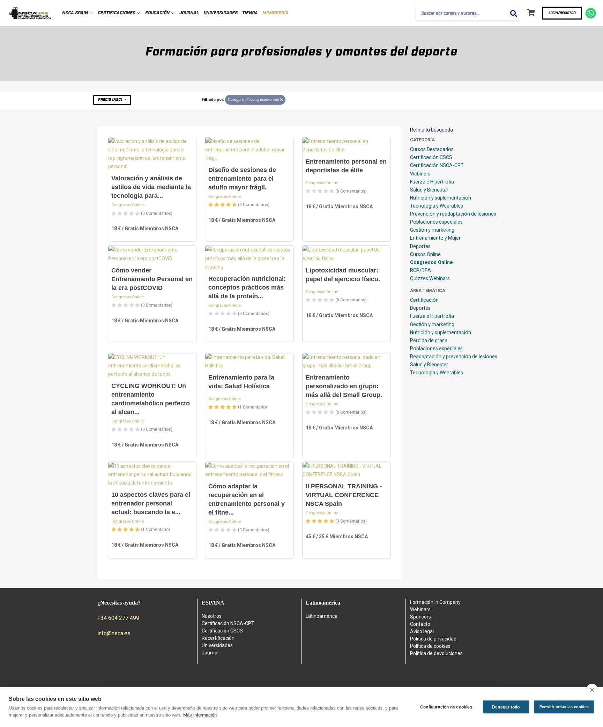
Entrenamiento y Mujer (435, 238)
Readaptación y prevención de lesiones (453, 356)
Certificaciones (117, 13)
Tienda (250, 13)
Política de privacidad (433, 639)
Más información (200, 715)
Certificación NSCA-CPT (437, 165)
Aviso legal (422, 631)
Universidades (220, 13)
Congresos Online (127, 205)
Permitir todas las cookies (564, 707)
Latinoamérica (321, 616)
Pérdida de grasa (428, 340)
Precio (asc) (110, 100)
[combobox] (468, 13)
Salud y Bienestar (429, 190)
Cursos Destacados (432, 149)
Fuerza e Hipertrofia (432, 182)
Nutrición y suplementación (440, 198)
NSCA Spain (75, 13)
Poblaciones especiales (436, 222)
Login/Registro (562, 13)
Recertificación (218, 638)
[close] (592, 690)
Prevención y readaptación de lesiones (453, 214)
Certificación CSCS (431, 157)
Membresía (275, 13)
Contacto (420, 624)
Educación (158, 13)
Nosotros (212, 616)
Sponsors (420, 617)
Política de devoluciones (436, 653)
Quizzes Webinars (430, 278)
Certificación (424, 300)
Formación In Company (435, 602)
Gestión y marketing (432, 230)
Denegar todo (506, 707)
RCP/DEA (420, 270)
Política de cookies (430, 646)
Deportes (420, 246)
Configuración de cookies (446, 707)
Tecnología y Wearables (436, 206)
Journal (189, 13)
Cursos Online (425, 254)
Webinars (420, 174)
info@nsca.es (114, 633)
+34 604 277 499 (118, 618)
